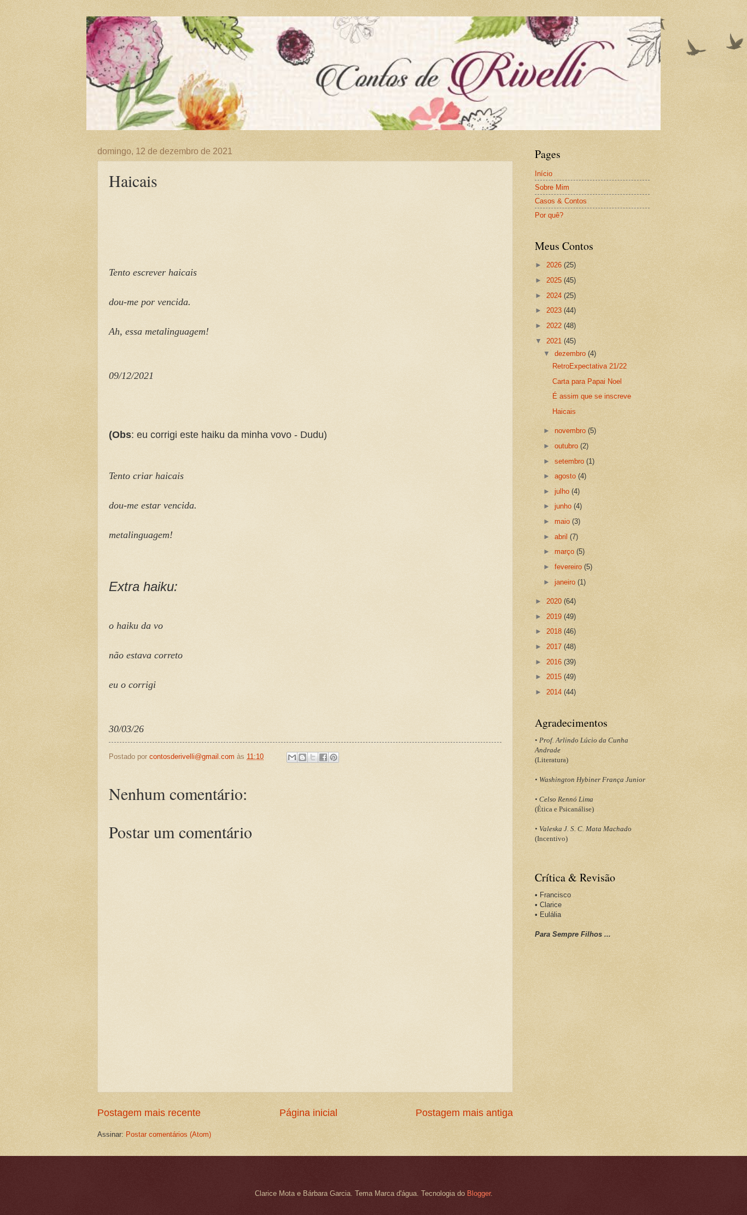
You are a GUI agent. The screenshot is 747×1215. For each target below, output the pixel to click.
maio (563, 521)
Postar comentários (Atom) (168, 1134)
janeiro (566, 582)
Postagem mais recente (149, 1112)
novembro (571, 431)
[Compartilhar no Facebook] (323, 757)
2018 (555, 631)
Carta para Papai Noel (587, 381)
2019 (555, 616)
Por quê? (549, 215)
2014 (555, 692)
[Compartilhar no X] (312, 757)
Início (543, 174)
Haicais (564, 411)
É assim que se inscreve (591, 396)
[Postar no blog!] (302, 757)
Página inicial (308, 1112)
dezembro (571, 353)
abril (562, 537)
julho (563, 491)
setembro (570, 461)
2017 (555, 646)
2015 (555, 677)
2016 (555, 662)
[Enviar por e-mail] (292, 757)
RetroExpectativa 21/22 (589, 366)
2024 (555, 295)
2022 (555, 326)
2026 (555, 265)
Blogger (479, 1193)
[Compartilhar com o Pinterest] (333, 757)
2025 (555, 280)
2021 (555, 341)
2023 (555, 310)
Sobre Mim (552, 187)
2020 (555, 601)
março (565, 551)
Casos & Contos (561, 201)
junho (564, 506)
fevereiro (569, 567)
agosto (566, 476)
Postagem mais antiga (464, 1112)
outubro (567, 446)
